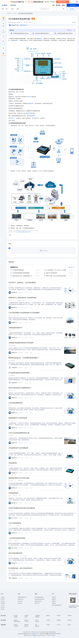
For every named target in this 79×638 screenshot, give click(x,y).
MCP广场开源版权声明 (56, 605)
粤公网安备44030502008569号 (54, 633)
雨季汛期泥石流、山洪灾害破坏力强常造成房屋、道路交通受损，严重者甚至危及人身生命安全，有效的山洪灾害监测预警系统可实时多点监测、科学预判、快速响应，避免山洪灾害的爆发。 (35, 408)
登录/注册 (73, 5)
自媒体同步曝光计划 (22, 597)
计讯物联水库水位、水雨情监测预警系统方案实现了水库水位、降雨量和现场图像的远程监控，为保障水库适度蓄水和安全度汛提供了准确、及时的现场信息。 (35, 439)
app (11, 390)
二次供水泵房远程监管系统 (16, 538)
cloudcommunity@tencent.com (22, 231)
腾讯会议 (26, 620)
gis (11, 405)
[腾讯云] (5, 5)
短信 (36, 624)
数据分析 (12, 435)
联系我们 (54, 601)
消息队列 (48, 615)
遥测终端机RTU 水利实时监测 (17, 418)
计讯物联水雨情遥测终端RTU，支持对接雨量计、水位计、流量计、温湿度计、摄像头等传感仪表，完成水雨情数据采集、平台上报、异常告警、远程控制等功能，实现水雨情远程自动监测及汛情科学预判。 (35, 333)
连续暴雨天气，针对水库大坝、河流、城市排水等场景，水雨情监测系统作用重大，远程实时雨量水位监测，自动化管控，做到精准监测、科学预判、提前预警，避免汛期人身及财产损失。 (35, 499)
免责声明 (54, 599)
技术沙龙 (2, 601)
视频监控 (39, 38)
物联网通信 (12, 360)
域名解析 (15, 616)
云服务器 (26, 615)
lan (18, 315)
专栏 (15, 13)
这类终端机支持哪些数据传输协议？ (42, 33)
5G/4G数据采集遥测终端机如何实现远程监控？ (22, 33)
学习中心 (2, 605)
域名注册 (15, 615)
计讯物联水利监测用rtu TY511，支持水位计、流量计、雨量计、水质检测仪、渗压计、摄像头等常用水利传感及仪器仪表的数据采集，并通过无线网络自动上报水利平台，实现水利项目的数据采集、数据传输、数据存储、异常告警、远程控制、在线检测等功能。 (35, 469)
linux (11, 315)
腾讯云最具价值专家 (39, 597)
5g (9, 235)
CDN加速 (48, 620)
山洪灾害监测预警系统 (15, 403)
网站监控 (26, 626)
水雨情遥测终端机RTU (15, 328)
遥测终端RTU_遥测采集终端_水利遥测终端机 (22, 297)
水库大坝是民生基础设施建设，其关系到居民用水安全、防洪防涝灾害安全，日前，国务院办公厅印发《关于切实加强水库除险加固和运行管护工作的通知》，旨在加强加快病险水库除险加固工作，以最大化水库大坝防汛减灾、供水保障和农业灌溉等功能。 (35, 484)
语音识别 (37, 621)
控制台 (63, 5)
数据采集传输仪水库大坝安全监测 (18, 478)
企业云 (36, 620)
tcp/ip (11, 465)
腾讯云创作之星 (38, 601)
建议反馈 (58, 5)
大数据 (11, 480)
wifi (20, 555)
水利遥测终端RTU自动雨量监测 (18, 448)
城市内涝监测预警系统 (15, 553)
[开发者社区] (13, 5)
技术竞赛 (20, 603)
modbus (18, 525)
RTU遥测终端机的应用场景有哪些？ (19, 373)
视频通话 (59, 620)
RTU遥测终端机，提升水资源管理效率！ (21, 568)
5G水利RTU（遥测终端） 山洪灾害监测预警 (22, 282)
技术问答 (2, 599)
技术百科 (2, 607)
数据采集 (19, 300)
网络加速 (59, 615)
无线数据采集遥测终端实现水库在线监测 (20, 343)
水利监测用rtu (12, 463)
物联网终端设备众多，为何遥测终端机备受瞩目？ (23, 358)
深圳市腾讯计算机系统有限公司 (24, 633)
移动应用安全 (13, 345)
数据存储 (15, 40)
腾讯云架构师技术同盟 (39, 599)
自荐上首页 (20, 601)
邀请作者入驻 (20, 599)
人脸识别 (15, 620)
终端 (24, 300)
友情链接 (54, 603)
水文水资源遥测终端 (14, 523)
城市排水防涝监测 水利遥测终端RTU (19, 388)
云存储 (26, 616)
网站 (11, 510)
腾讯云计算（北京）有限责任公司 (31, 635)
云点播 (58, 624)
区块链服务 (37, 615)
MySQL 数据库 (17, 621)
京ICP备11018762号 (51, 635)
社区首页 (9, 13)
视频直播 (37, 616)
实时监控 (16, 540)
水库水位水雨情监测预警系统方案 (18, 433)
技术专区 (2, 609)
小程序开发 (16, 626)
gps (11, 300)
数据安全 (15, 624)
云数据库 (69, 615)
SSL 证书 (26, 621)
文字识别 (48, 624)
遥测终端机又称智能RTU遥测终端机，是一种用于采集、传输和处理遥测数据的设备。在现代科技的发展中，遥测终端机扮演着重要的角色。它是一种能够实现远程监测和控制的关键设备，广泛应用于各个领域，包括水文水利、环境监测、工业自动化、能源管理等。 (35, 378)
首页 (3, 9)
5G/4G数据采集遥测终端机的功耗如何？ (64, 33)
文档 (53, 5)
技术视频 (2, 603)
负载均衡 (26, 624)
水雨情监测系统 (13, 493)
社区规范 (54, 597)
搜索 (63, 9)
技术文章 (2, 597)
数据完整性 (32, 115)
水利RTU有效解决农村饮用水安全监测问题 (21, 508)
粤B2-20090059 (43, 633)
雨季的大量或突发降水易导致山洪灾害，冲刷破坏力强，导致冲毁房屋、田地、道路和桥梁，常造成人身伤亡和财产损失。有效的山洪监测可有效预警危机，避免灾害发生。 (35, 318)
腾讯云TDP (37, 603)
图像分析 (69, 620)
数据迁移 (37, 626)
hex (14, 300)
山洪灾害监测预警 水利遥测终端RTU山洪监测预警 (24, 313)
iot (14, 330)
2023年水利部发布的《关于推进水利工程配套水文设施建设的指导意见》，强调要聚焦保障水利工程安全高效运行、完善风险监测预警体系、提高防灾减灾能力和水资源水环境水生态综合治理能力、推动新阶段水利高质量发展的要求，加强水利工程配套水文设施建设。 (35, 574)
